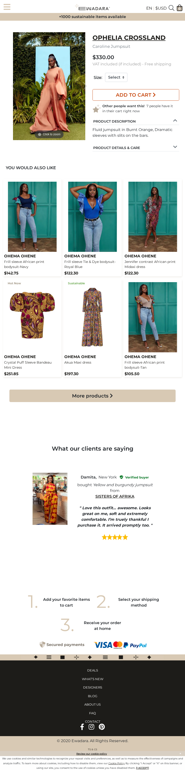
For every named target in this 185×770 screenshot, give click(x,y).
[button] (114, 121)
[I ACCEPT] (142, 768)
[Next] (85, 86)
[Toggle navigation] (8, 7)
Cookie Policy (116, 763)
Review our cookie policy (91, 753)
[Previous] (13, 86)
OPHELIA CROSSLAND (128, 38)
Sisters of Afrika (114, 496)
